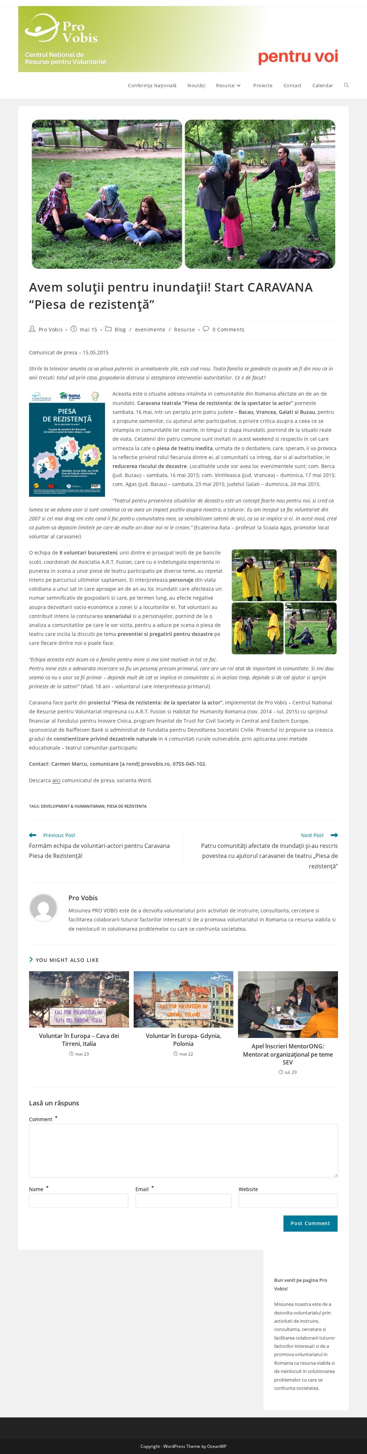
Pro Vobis (51, 329)
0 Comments (229, 329)
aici (56, 780)
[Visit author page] (43, 907)
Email (144, 1189)
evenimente (150, 329)
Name (39, 1189)
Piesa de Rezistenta (127, 806)
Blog (120, 329)
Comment (43, 1119)
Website (248, 1189)
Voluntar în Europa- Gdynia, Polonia (183, 1040)
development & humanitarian (73, 806)
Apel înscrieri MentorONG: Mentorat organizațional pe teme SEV (288, 1054)
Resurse (184, 329)
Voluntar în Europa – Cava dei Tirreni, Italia (79, 1040)
